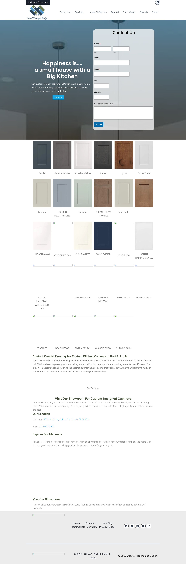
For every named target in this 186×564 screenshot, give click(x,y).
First (95, 52)
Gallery (155, 12)
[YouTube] (143, 526)
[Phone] (157, 2)
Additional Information (103, 104)
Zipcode (97, 92)
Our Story (92, 527)
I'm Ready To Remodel (38, 2)
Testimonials (78, 527)
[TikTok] (149, 526)
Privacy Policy (106, 527)
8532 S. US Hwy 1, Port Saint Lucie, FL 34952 (66, 419)
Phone (96, 58)
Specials (144, 12)
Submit (99, 124)
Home (77, 523)
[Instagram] (137, 526)
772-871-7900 (47, 426)
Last (114, 52)
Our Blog (107, 523)
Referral (115, 12)
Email (97, 69)
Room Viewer (129, 12)
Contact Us (91, 523)
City (95, 81)
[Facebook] (132, 526)
